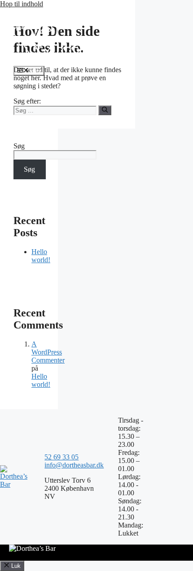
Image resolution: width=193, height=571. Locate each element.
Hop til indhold (21, 4)
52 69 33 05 (61, 457)
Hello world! (40, 256)
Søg (19, 146)
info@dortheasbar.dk (74, 465)
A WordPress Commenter (48, 352)
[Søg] (104, 110)
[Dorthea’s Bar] (65, 61)
